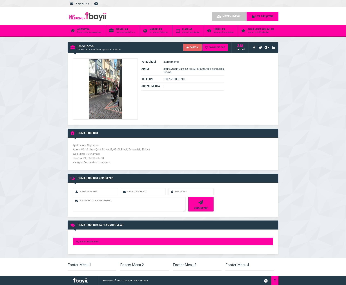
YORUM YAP (201, 208)
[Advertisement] (167, 16)
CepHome (116, 49)
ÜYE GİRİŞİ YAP (264, 16)
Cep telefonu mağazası (98, 49)
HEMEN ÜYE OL (231, 16)
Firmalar (81, 49)
